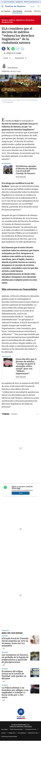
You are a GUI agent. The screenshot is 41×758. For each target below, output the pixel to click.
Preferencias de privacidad (9, 736)
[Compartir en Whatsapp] (13, 49)
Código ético (12, 733)
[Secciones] (2, 6)
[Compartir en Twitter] (8, 49)
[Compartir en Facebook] (3, 49)
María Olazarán (12, 68)
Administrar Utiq (33, 733)
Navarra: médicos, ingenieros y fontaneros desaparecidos (18, 21)
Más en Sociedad (12, 632)
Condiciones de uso (30, 729)
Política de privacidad (16, 729)
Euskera (14, 414)
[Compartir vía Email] (22, 49)
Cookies (3, 733)
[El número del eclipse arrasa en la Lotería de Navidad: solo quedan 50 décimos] (34, 672)
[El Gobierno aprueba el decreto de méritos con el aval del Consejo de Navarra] (7, 169)
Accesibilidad (22, 733)
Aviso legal (4, 729)
